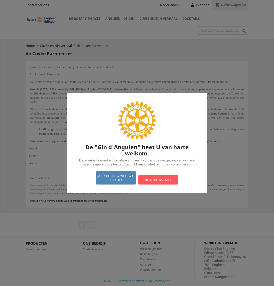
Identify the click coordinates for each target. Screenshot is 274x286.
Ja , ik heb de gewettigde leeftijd (115, 178)
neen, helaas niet (158, 180)
